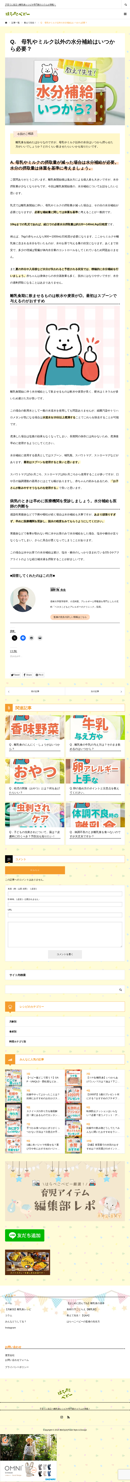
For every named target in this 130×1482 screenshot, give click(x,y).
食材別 (12, 1031)
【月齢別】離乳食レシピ (18, 1309)
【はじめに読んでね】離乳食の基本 (86, 1303)
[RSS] (68, 1417)
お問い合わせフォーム (17, 1360)
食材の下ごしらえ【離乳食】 (82, 1309)
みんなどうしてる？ (15, 1321)
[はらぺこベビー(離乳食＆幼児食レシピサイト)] (17, 14)
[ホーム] (6, 23)
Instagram (10, 1327)
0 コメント (35, 870)
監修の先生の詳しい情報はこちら (70, 617)
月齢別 (12, 1021)
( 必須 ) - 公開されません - (24, 899)
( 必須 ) (22, 889)
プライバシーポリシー (17, 1367)
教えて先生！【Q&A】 (79, 1315)
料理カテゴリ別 (17, 1041)
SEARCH (125, 4)
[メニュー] (125, 14)
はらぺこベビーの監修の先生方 (83, 1321)
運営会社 (10, 1355)
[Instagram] (61, 1417)
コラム (8, 1315)
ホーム (8, 1303)
